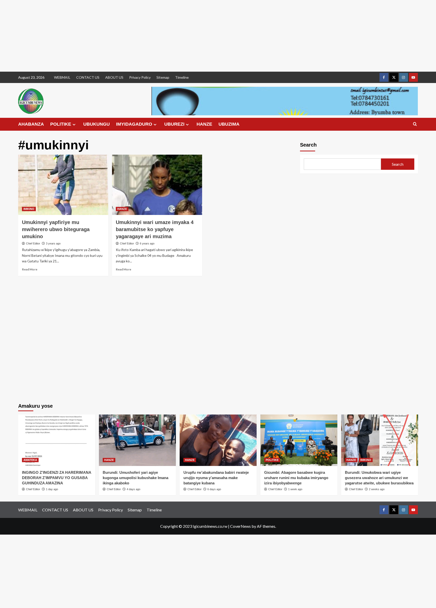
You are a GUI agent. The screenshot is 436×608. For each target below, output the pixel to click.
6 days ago (214, 489)
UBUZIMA (229, 124)
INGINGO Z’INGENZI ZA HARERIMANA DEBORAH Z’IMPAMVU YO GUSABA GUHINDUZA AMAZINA (56, 477)
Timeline (182, 77)
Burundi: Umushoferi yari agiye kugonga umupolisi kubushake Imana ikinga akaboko (135, 477)
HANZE (204, 124)
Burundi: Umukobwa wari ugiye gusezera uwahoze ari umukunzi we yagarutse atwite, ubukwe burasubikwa (379, 477)
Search (308, 145)
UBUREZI (174, 124)
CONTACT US (87, 77)
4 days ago (133, 489)
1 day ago (52, 489)
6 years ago (147, 243)
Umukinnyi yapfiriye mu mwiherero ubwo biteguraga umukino (56, 229)
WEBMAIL (62, 77)
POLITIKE (60, 124)
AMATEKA (30, 459)
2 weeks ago (377, 489)
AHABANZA (31, 124)
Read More (29, 269)
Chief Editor (33, 243)
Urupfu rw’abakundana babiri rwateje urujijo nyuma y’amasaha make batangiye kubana (216, 477)
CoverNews (240, 526)
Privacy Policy (140, 77)
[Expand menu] (74, 124)
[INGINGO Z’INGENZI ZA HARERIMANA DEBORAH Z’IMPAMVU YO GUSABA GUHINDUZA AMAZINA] (56, 440)
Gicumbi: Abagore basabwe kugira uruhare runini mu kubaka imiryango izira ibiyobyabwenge (296, 477)
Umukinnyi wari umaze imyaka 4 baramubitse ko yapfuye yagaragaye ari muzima (155, 229)
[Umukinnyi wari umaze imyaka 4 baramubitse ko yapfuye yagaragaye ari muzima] (157, 185)
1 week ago (295, 489)
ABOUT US (114, 77)
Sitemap (162, 77)
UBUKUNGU (96, 124)
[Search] (415, 124)
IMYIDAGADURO (134, 124)
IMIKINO (28, 208)
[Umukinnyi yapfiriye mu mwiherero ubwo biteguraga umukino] (63, 185)
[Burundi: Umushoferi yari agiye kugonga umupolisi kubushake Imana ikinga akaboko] (137, 440)
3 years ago (53, 243)
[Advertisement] (151, 36)
